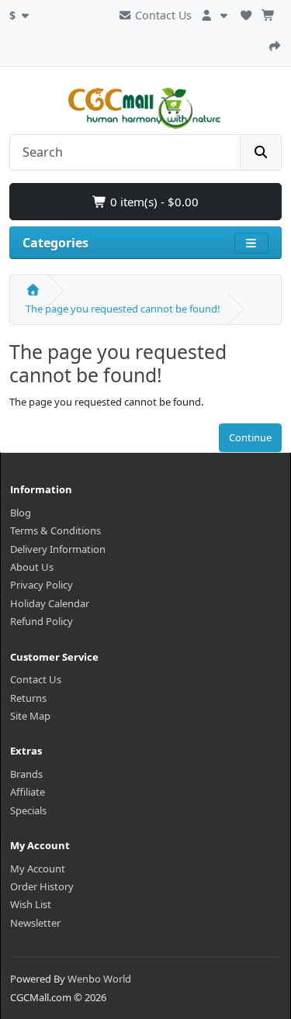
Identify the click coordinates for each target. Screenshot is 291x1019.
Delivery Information (58, 549)
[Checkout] (275, 44)
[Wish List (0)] (246, 13)
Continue (250, 437)
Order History (42, 886)
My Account (37, 869)
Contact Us (162, 15)
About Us (32, 567)
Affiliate (27, 792)
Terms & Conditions (55, 530)
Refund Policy (41, 621)
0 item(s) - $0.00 (153, 201)
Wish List (30, 904)
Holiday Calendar (49, 603)
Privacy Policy (41, 585)
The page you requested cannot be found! (123, 309)
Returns (28, 698)
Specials (28, 810)
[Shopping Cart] (268, 13)
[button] (21, 13)
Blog (20, 513)
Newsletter (35, 923)
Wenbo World (99, 979)
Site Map (30, 716)
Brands (26, 774)
